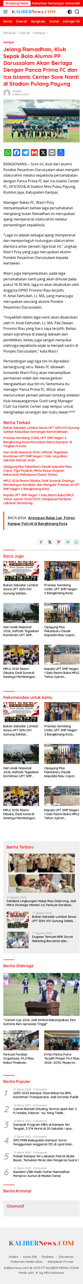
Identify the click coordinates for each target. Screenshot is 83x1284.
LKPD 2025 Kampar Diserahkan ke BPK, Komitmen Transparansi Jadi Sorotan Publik (46, 1095)
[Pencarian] (77, 11)
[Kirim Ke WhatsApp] (76, 542)
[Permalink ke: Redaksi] (6, 93)
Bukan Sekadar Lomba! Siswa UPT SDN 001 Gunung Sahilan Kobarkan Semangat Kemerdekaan (41, 430)
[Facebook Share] (41, 542)
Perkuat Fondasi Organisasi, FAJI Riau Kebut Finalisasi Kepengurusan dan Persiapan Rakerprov (19, 1058)
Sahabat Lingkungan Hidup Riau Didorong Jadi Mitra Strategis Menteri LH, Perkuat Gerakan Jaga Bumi (41, 903)
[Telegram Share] (67, 542)
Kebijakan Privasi (60, 1262)
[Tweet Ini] (49, 542)
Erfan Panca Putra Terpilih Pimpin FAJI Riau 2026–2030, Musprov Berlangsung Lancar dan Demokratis (61, 1058)
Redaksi (17, 91)
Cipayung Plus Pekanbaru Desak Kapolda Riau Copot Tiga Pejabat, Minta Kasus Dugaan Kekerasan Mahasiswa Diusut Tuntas (37, 471)
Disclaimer (66, 1257)
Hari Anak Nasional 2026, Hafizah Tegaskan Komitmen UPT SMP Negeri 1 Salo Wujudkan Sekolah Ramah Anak (35, 456)
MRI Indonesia (54, 1273)
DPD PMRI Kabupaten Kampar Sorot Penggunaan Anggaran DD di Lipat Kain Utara (42, 1142)
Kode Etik (30, 1257)
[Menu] (6, 11)
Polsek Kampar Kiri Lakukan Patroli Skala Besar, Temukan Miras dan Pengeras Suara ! (46, 1158)
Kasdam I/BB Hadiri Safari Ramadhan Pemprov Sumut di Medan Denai (41, 1174)
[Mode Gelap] (69, 11)
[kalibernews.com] (33, 11)
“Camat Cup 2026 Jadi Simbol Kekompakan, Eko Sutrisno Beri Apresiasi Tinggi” (39, 1022)
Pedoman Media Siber (27, 1262)
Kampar (8, 42)
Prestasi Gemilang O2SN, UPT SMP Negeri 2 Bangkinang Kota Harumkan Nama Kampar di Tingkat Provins (37, 442)
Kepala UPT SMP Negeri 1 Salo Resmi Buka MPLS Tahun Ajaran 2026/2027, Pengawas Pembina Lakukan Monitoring (38, 499)
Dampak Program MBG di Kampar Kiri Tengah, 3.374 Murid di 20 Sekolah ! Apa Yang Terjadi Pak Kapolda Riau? (42, 1127)
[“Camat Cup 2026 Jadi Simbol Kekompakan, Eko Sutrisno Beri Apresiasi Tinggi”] (41, 994)
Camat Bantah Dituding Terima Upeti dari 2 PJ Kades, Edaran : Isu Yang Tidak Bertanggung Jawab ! (45, 1111)
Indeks (13, 1257)
